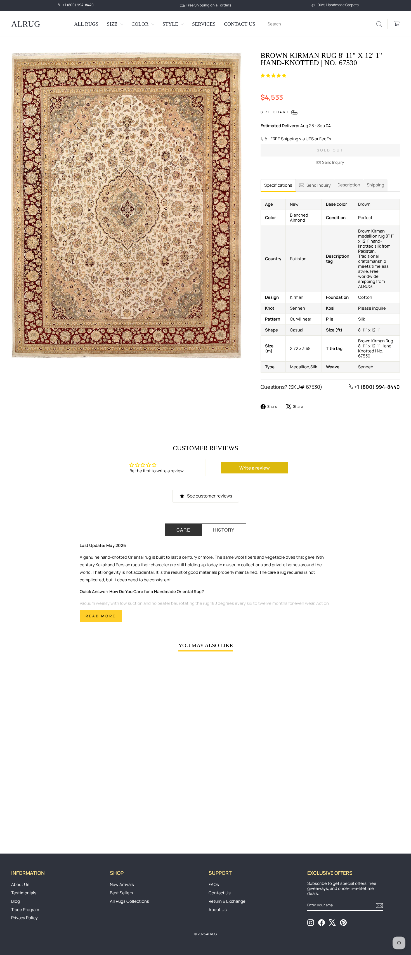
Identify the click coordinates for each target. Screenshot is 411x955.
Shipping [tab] (375, 185)
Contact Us (239, 24)
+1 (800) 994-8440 (376, 386)
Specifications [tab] (278, 185)
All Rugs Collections (129, 901)
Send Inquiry (333, 162)
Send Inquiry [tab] (318, 185)
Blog (15, 901)
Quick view (57, 795)
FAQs (214, 884)
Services (204, 24)
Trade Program (25, 910)
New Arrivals (122, 884)
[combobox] (325, 24)
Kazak (101, 565)
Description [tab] (348, 185)
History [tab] (224, 530)
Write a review (254, 468)
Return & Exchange (227, 901)
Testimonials (23, 893)
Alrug (25, 24)
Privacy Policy (24, 918)
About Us (20, 884)
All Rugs (86, 24)
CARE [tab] (183, 530)
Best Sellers (121, 893)
